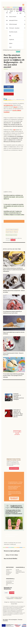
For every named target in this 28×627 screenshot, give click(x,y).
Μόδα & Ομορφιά (13, 24)
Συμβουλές (11, 39)
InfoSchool (11, 9)
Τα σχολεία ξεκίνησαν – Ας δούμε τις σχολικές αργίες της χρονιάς (15, 482)
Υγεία (10, 47)
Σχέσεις (10, 43)
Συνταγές (23, 9)
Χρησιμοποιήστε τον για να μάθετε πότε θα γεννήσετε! (17, 432)
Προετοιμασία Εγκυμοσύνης (14, 50)
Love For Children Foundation (12, 229)
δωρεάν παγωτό (9, 231)
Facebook (5, 561)
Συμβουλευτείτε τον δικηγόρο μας (16, 506)
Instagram (12, 561)
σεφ (14, 129)
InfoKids (5, 9)
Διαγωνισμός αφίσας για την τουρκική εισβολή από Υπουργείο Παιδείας (14, 487)
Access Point (14, 603)
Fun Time (18, 249)
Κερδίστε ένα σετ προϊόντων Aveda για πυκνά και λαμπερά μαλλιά (14, 493)
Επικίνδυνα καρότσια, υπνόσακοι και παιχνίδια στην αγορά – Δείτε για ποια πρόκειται (13, 197)
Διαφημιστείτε (10, 598)
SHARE (8, 87)
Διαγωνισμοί (20, 9)
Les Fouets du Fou (8, 105)
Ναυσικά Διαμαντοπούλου (11, 234)
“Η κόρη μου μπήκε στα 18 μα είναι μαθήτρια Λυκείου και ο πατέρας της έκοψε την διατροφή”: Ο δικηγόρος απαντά (13, 511)
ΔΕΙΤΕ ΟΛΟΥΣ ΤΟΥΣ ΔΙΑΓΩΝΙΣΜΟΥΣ (14, 498)
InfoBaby (5, 50)
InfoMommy (8, 9)
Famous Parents (12, 16)
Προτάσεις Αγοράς (13, 31)
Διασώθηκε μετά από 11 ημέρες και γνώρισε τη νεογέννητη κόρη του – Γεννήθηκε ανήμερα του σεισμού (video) (14, 212)
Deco (10, 12)
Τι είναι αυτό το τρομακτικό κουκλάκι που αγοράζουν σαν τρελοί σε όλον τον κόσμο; (14, 206)
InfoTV (14, 9)
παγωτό (15, 107)
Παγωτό (15, 231)
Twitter (9, 561)
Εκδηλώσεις (17, 9)
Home (3, 9)
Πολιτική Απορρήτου (13, 619)
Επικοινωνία (18, 598)
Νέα (10, 35)
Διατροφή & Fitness (13, 20)
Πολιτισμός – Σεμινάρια (14, 28)
